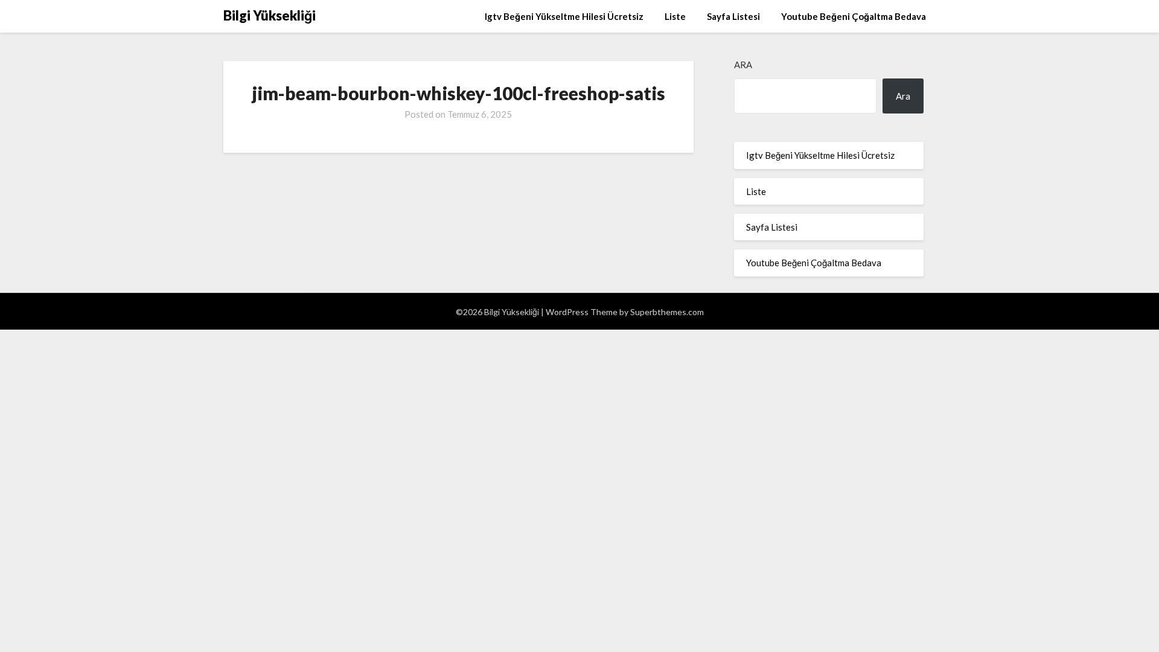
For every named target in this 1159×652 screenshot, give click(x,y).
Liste (675, 16)
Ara (743, 64)
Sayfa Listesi (733, 16)
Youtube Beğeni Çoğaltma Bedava (853, 16)
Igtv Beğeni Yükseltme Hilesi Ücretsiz (564, 16)
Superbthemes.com (667, 312)
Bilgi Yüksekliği (269, 15)
